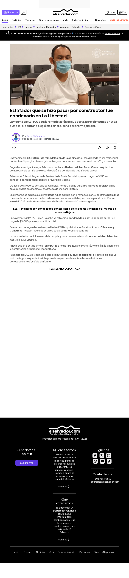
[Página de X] (101, 457)
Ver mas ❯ (64, 486)
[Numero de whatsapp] (95, 462)
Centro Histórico (93, 27)
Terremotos (8, 27)
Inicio (5, 19)
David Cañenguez (35, 136)
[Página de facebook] (94, 457)
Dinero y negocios (49, 20)
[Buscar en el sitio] (23, 12)
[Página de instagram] (108, 457)
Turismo (30, 20)
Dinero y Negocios (104, 552)
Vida (65, 20)
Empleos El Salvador (46, 27)
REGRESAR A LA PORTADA (64, 268)
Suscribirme (27, 462)
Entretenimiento (81, 20)
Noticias (16, 20)
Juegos (28, 27)
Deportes (100, 20)
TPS (19, 27)
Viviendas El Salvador (70, 27)
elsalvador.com (112, 33)
